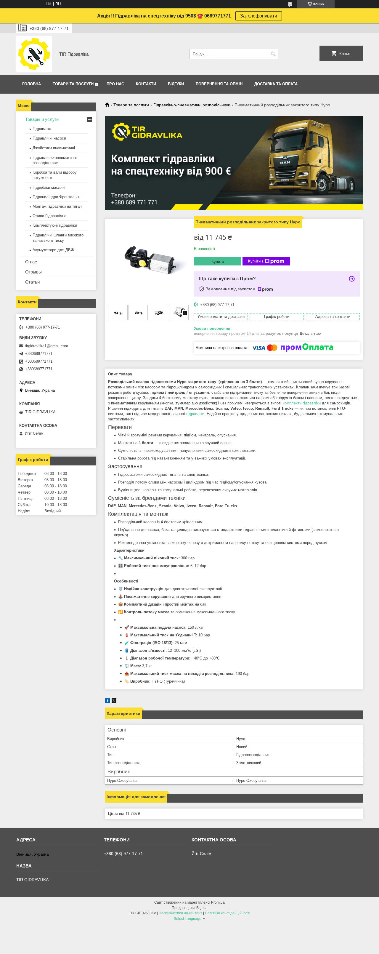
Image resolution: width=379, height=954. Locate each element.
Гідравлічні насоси (49, 138)
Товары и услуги (42, 119)
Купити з (256, 261)
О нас (31, 261)
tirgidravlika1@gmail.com (46, 346)
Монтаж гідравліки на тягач (57, 206)
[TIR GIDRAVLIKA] (34, 54)
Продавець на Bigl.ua (190, 908)
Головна (31, 84)
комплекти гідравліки (302, 403)
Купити (217, 261)
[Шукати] (273, 54)
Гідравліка (42, 129)
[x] (114, 702)
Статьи (32, 281)
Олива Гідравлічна (49, 216)
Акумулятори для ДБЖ (53, 250)
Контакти (146, 84)
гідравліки (195, 414)
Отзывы (33, 271)
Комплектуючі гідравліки (55, 225)
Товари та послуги (73, 84)
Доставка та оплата (276, 84)
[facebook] (107, 702)
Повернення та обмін (219, 84)
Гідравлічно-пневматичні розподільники (191, 105)
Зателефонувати (258, 15)
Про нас (115, 84)
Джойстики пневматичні (54, 148)
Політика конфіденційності (227, 913)
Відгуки (176, 84)
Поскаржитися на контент (180, 913)
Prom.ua (218, 902)
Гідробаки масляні (49, 187)
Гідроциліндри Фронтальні (56, 197)
